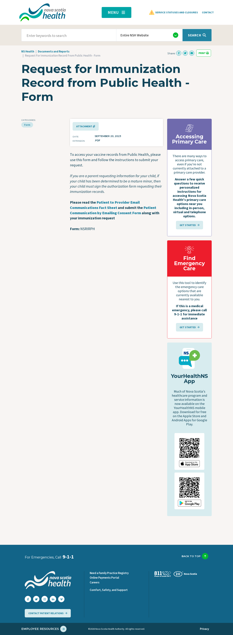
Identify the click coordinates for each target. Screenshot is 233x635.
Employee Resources (40, 629)
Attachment (84, 126)
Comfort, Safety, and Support (109, 590)
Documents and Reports (53, 51)
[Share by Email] (191, 53)
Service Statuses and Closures (176, 12)
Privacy (204, 629)
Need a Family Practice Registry (109, 573)
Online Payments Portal (104, 577)
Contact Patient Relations (46, 613)
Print (202, 53)
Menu (113, 12)
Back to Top (191, 556)
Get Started (188, 225)
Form (27, 124)
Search (194, 35)
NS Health (27, 51)
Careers (94, 582)
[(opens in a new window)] (178, 53)
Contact (208, 12)
